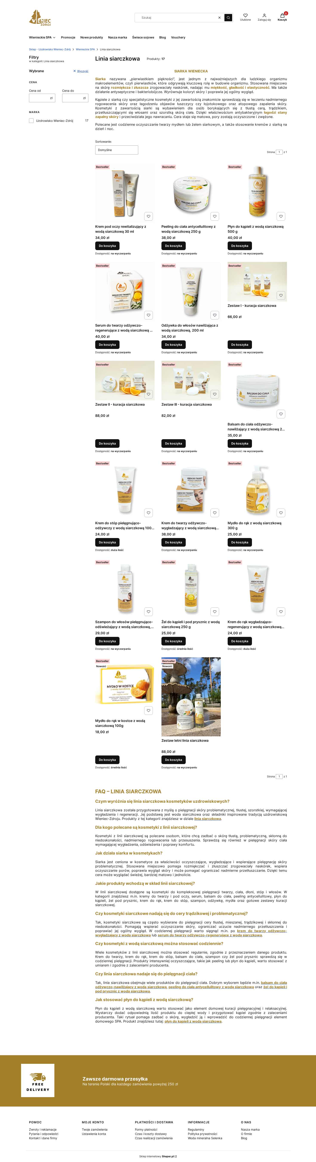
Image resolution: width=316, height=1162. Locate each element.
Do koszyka (107, 246)
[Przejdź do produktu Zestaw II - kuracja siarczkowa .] (125, 380)
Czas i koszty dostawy (151, 1134)
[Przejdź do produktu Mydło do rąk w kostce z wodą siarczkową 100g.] (125, 687)
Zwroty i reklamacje (43, 1129)
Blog (244, 1138)
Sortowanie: (103, 141)
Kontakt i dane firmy (43, 1138)
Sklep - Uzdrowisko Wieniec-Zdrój (50, 49)
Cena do (68, 90)
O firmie (246, 1134)
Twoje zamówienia (94, 1129)
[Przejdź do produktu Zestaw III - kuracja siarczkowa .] (191, 380)
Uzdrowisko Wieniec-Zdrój (54, 120)
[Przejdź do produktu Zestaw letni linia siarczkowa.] (191, 696)
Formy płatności (146, 1129)
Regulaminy (196, 1129)
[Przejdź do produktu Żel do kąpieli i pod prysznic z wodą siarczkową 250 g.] (191, 588)
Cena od (35, 90)
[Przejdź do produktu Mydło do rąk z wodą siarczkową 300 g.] (257, 489)
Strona (271, 152)
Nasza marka (250, 1129)
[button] (228, 17)
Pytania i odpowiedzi (43, 1134)
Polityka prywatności (202, 1134)
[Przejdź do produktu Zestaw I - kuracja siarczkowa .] (257, 281)
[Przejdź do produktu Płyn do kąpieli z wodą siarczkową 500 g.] (257, 192)
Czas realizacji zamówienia (154, 1138)
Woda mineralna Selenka (205, 1138)
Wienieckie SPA (85, 49)
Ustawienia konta (94, 1134)
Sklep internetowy (156, 1156)
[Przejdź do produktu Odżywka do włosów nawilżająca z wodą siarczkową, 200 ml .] (191, 291)
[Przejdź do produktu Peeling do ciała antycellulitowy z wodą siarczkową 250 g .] (191, 192)
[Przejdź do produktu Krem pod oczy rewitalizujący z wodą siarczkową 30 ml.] (125, 192)
